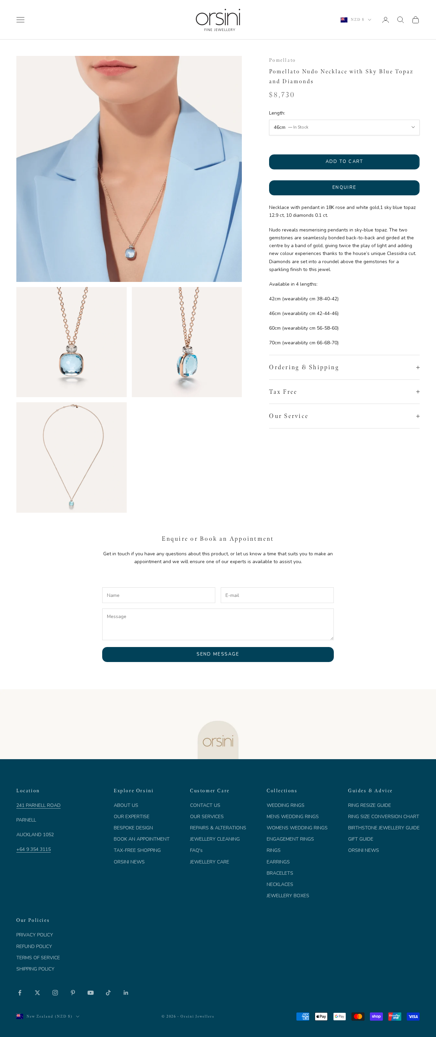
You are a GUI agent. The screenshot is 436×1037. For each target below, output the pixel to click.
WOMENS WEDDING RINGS (297, 828)
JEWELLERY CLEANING (215, 839)
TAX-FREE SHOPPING (137, 850)
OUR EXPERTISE (132, 816)
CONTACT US (205, 805)
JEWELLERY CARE (209, 862)
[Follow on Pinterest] (72, 992)
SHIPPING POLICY (35, 969)
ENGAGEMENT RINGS (290, 839)
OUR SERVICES (207, 816)
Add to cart (344, 162)
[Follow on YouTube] (90, 992)
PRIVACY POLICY (34, 935)
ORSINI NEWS (129, 862)
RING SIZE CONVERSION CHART (383, 816)
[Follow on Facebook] (19, 992)
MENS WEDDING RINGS (293, 816)
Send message (218, 654)
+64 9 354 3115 (33, 849)
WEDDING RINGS (286, 805)
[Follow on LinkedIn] (126, 992)
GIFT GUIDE (360, 839)
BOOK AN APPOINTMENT (142, 839)
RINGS (274, 850)
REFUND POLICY (34, 946)
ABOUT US (126, 805)
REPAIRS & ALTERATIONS (218, 828)
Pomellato (282, 60)
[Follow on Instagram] (55, 992)
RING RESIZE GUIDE (369, 805)
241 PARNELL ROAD (38, 805)
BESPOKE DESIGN (133, 828)
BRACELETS (280, 873)
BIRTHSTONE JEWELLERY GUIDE (384, 828)
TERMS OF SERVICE (38, 958)
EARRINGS (278, 862)
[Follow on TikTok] (108, 992)
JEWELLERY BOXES (288, 895)
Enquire (344, 187)
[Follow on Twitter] (37, 992)
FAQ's (196, 850)
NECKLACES (280, 884)
